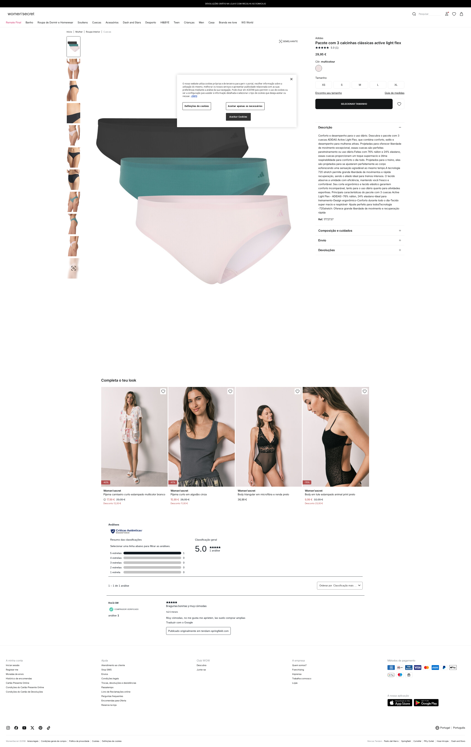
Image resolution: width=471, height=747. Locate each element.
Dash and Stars (132, 22)
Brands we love (228, 22)
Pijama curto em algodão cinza (189, 494)
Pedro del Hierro (391, 741)
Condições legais (110, 678)
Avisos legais (32, 741)
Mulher (79, 31)
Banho (29, 22)
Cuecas (96, 22)
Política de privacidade (79, 741)
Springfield (406, 741)
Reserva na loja (108, 705)
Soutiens (83, 22)
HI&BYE (164, 22)
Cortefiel (417, 741)
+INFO (194, 96)
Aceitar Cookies (238, 116)
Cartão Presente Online (17, 682)
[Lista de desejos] (454, 14)
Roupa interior (93, 31)
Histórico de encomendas (19, 678)
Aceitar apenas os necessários (245, 106)
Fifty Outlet (429, 741)
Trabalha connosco (301, 678)
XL (396, 84)
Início (70, 31)
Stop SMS (106, 669)
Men (201, 22)
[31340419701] (163, 391)
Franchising (298, 669)
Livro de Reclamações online (115, 691)
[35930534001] (230, 391)
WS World (247, 22)
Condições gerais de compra (53, 741)
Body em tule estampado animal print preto (330, 494)
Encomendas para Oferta (113, 700)
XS (323, 84)
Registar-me (12, 669)
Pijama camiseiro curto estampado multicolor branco (134, 494)
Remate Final (13, 22)
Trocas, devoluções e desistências (118, 682)
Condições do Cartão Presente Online (25, 687)
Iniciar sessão (13, 665)
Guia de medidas (394, 92)
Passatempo (107, 687)
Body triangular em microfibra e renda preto (263, 494)
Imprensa (296, 674)
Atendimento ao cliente (113, 665)
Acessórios (112, 22)
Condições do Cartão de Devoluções (24, 691)
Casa (211, 22)
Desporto (150, 22)
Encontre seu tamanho (328, 92)
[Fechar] (291, 79)
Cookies (95, 741)
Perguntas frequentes (112, 696)
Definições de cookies (111, 741)
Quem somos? (299, 665)
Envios (104, 674)
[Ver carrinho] (461, 14)
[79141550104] (297, 391)
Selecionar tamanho (354, 103)
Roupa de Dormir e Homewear (55, 22)
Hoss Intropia (443, 741)
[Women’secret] (21, 14)
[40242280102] (364, 391)
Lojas (295, 682)
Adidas (319, 38)
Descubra (201, 665)
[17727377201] (399, 104)
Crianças (189, 22)
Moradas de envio (15, 674)
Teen (177, 22)
